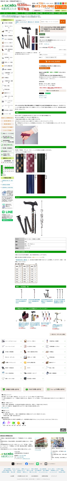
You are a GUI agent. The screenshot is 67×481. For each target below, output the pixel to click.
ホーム (6, 13)
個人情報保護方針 (35, 476)
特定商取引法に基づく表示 (23, 476)
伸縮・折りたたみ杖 (35, 15)
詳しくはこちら (5, 407)
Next (65, 320)
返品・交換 (39, 13)
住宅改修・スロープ (21, 470)
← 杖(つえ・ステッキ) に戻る (58, 334)
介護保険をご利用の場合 (7, 187)
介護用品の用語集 (6, 184)
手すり (14, 470)
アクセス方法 (38, 449)
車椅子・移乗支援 (34, 468)
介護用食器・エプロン (55, 470)
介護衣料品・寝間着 (5, 471)
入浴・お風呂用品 (43, 468)
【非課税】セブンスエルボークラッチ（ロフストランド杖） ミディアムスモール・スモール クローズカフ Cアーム (57, 325)
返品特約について (43, 95)
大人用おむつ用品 (59, 468)
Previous (16, 321)
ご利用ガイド (28, 13)
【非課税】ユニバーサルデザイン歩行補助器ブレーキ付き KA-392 (46, 326)
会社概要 (12, 476)
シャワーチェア (23, 22)
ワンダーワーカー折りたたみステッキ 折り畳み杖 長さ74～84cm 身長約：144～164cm (24, 324)
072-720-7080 (22, 455)
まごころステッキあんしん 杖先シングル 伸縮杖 (35, 323)
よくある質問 (50, 13)
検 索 (62, 21)
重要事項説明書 (45, 476)
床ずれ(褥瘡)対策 (38, 470)
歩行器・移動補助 (7, 468)
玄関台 (17, 22)
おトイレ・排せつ (51, 468)
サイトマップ (54, 476)
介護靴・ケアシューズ (25, 468)
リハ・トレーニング (53, 471)
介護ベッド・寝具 (30, 470)
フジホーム (46, 44)
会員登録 (57, 10)
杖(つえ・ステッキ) (25, 15)
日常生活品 (19, 471)
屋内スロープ (31, 22)
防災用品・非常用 (62, 471)
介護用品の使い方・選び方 (7, 181)
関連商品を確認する (44, 68)
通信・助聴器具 (46, 470)
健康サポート (25, 471)
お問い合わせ (61, 13)
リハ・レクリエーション (43, 471)
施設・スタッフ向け (33, 471)
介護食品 (62, 470)
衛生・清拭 (13, 471)
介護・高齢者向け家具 (7, 470)
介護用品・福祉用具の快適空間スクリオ (10, 15)
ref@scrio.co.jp (26, 458)
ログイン (64, 10)
